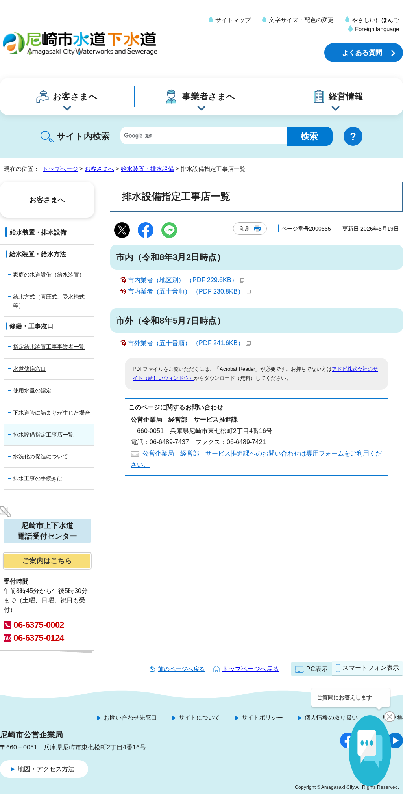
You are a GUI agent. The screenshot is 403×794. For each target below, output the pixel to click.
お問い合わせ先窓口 (130, 717)
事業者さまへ (208, 96)
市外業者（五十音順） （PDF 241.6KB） (186, 343)
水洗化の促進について (40, 456)
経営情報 (346, 96)
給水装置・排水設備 (147, 168)
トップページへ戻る (250, 669)
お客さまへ (75, 96)
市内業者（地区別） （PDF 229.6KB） (183, 280)
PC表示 (317, 669)
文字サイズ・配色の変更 (301, 20)
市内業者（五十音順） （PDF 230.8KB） (186, 291)
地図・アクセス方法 (46, 769)
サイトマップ (233, 20)
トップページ (60, 168)
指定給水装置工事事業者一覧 (49, 347)
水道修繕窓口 (29, 369)
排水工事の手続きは (38, 478)
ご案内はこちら (47, 561)
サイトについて (199, 717)
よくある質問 (362, 52)
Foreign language (377, 29)
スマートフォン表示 (370, 667)
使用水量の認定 (32, 390)
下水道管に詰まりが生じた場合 (51, 412)
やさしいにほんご (375, 20)
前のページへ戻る (181, 669)
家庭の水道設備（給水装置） (49, 274)
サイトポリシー (262, 717)
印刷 (244, 228)
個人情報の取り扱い (331, 717)
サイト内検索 (83, 136)
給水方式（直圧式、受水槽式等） (49, 301)
